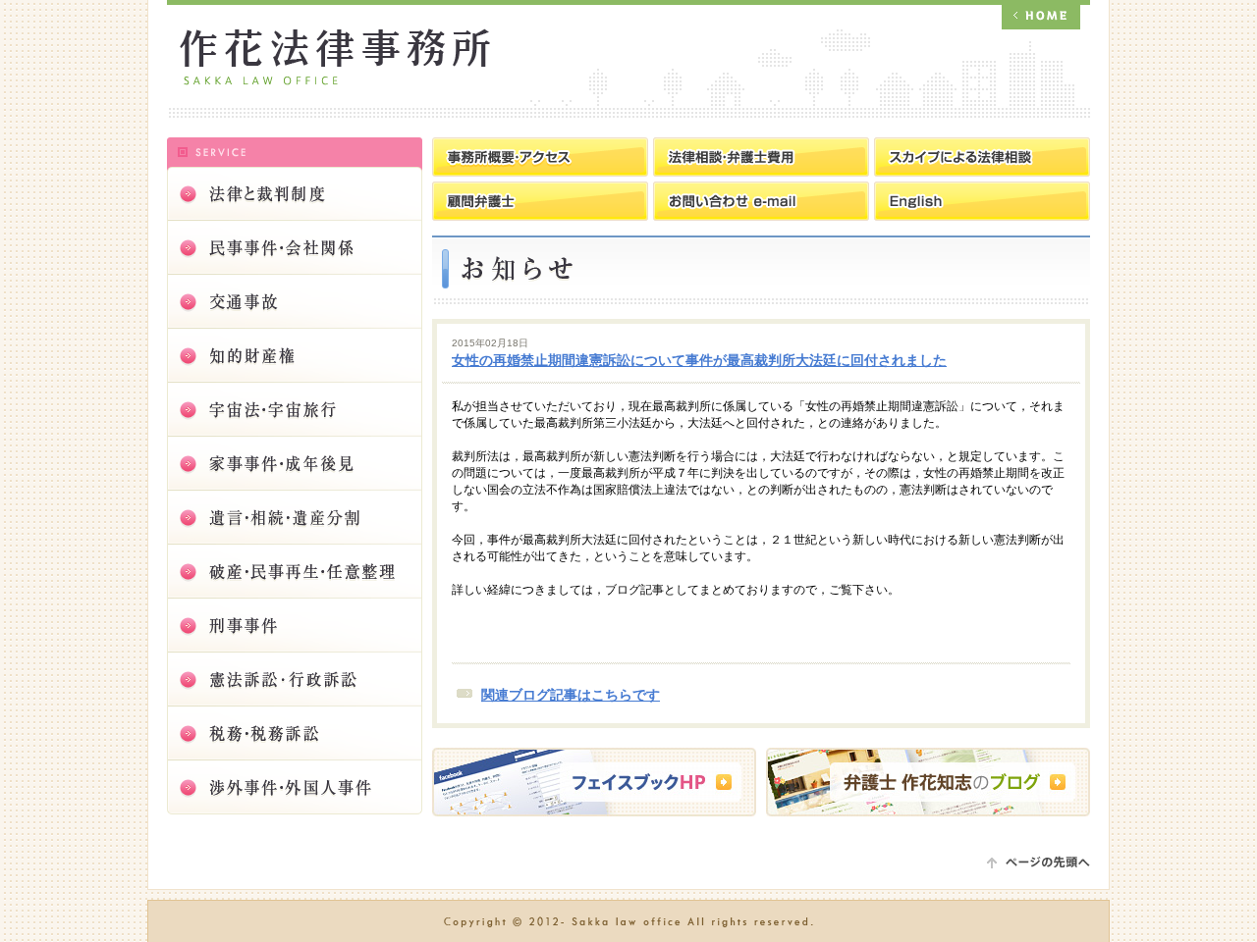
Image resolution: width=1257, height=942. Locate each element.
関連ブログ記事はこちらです (570, 695)
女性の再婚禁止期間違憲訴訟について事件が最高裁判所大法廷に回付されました (699, 360)
